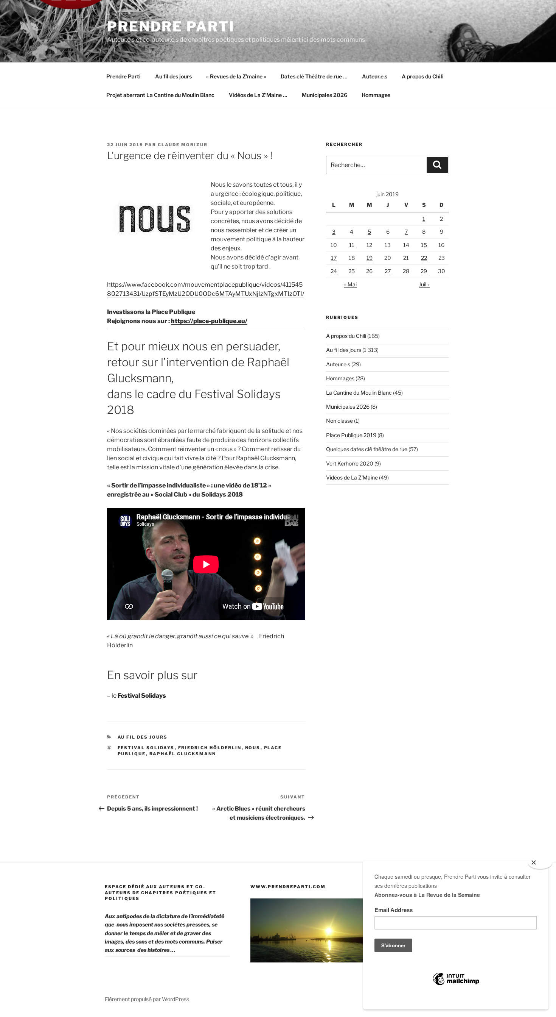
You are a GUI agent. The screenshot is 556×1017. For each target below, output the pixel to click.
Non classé (339, 420)
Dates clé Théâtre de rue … (314, 76)
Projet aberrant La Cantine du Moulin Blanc (160, 95)
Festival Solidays (146, 747)
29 (424, 271)
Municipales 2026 (324, 95)
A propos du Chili (423, 76)
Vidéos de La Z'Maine (352, 477)
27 (388, 271)
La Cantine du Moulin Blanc (359, 392)
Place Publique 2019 (351, 435)
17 (334, 258)
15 (424, 245)
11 (351, 245)
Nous (253, 747)
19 (370, 258)
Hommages (376, 95)
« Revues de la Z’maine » (236, 76)
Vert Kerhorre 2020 (349, 463)
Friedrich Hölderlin (210, 747)
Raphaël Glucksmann (182, 753)
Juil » (424, 284)
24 (334, 271)
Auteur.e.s (374, 76)
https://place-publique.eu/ (209, 321)
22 (424, 258)
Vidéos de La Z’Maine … (258, 95)
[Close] (540, 863)
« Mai (350, 284)
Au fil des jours (173, 76)
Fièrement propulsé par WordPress (147, 999)
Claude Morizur (183, 144)
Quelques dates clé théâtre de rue (366, 449)
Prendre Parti (171, 26)
